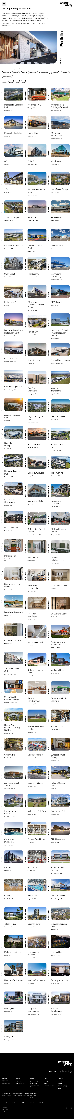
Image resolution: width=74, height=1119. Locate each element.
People (22, 1102)
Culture (41, 1102)
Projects (4, 1102)
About (13, 1102)
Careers (31, 1102)
